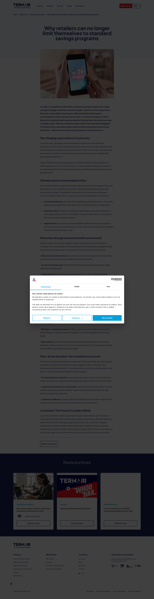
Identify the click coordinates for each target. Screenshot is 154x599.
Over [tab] (108, 286)
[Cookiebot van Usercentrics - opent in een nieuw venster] (113, 279)
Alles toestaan (107, 318)
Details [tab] (77, 286)
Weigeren (46, 318)
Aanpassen (76, 318)
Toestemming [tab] (45, 287)
